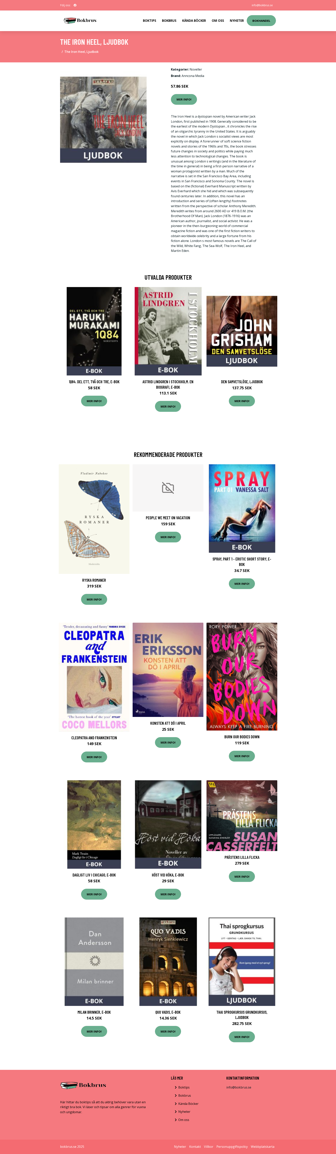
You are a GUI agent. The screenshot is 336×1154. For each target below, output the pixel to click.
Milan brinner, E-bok (94, 1012)
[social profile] (75, 5)
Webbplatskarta (262, 1146)
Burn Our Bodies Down (242, 736)
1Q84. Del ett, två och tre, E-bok (94, 381)
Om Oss (218, 20)
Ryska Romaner (94, 580)
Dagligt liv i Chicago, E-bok (94, 874)
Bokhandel (261, 21)
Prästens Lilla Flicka (242, 857)
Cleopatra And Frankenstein (94, 737)
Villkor (208, 1146)
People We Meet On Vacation (168, 517)
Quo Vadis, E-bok (168, 1012)
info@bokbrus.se (262, 5)
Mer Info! (184, 99)
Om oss (183, 1120)
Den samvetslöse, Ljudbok (242, 381)
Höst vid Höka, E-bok (168, 874)
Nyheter (237, 20)
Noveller (196, 69)
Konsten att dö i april (168, 723)
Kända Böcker (194, 20)
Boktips (149, 20)
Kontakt (195, 1146)
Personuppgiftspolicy (232, 1146)
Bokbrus (169, 20)
